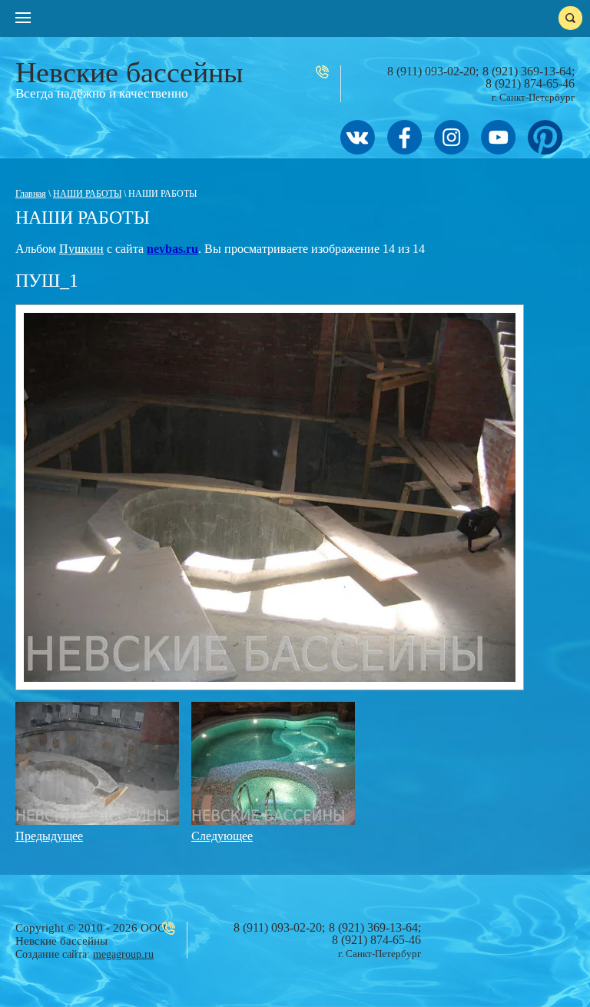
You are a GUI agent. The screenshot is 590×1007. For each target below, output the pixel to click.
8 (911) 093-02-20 (431, 71)
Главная (30, 193)
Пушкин (81, 248)
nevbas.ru (172, 248)
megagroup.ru (123, 954)
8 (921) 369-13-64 (527, 71)
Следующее (222, 835)
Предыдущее (49, 835)
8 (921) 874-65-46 (530, 83)
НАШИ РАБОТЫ (87, 193)
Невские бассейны (129, 72)
